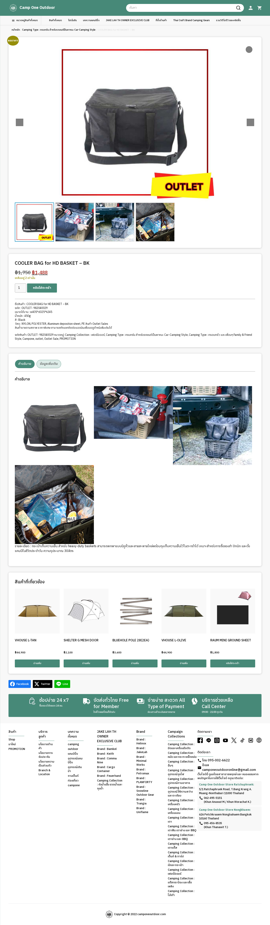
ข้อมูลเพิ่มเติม (49, 364)
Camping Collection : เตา (181, 820)
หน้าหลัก (16, 30)
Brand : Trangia (141, 802)
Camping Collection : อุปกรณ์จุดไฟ (181, 772)
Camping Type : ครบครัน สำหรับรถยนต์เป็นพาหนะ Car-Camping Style (58, 30)
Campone (28, 339)
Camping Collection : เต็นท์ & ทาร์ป (181, 854)
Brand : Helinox (141, 742)
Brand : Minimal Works (141, 761)
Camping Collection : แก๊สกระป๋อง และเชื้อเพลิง (181, 882)
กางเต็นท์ (73, 776)
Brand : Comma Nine (107, 761)
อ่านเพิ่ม (37, 663)
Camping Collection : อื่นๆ (181, 764)
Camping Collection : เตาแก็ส (181, 846)
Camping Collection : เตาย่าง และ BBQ (181, 837)
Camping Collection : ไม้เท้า (181, 893)
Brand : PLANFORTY (144, 780)
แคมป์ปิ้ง (73, 754)
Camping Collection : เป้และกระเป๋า (181, 863)
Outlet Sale (51, 339)
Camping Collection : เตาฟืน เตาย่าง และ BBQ (182, 828)
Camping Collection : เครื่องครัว (181, 802)
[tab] (25, 364)
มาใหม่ (12, 744)
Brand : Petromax (142, 772)
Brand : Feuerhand (109, 776)
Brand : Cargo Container (106, 769)
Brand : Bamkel (107, 749)
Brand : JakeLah (141, 750)
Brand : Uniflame (142, 810)
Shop (11, 740)
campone (74, 785)
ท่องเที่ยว (73, 781)
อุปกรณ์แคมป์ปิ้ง (75, 761)
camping (73, 744)
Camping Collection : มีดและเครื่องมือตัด (181, 746)
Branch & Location (44, 772)
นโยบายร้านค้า (46, 746)
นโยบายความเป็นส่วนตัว (46, 764)
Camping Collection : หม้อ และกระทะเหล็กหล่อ (182, 755)
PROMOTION (68, 339)
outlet (39, 339)
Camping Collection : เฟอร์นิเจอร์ (85, 335)
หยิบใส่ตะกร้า (42, 288)
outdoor (73, 749)
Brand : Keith (105, 754)
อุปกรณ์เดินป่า (75, 769)
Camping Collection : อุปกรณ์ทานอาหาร (181, 781)
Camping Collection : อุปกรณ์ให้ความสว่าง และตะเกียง (181, 792)
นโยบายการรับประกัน (46, 755)
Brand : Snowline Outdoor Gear (145, 791)
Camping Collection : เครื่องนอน (181, 811)
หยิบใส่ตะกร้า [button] (232, 663)
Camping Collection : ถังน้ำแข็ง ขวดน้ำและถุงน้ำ (109, 785)
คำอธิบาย (24, 364)
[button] (250, 122)
